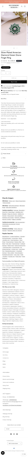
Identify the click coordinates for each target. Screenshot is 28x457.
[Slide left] (11, 48)
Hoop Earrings (10, 242)
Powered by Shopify (20, 450)
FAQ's (4, 367)
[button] (2, 6)
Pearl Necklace (15, 240)
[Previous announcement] (2, 1)
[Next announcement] (25, 1)
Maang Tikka (18, 242)
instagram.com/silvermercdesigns (12, 405)
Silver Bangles (18, 253)
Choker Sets (14, 249)
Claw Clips (17, 254)
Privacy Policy (6, 376)
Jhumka (22, 236)
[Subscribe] (21, 429)
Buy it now (14, 82)
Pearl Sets (18, 256)
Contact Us (5, 358)
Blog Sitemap (6, 416)
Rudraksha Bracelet (7, 254)
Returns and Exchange (8, 379)
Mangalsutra (5, 236)
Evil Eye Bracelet (6, 238)
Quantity (3, 70)
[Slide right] (16, 48)
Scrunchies (15, 238)
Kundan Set (11, 256)
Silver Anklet (11, 253)
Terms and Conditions (8, 382)
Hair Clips (8, 243)
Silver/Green (6, 68)
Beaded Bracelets (10, 251)
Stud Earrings (15, 247)
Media (4, 364)
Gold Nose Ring (7, 247)
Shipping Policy (6, 388)
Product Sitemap (7, 419)
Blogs (4, 361)
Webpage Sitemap (7, 413)
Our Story (5, 355)
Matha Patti (11, 245)
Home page (6, 352)
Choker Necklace (14, 236)
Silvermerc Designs (11, 450)
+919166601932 (13, 400)
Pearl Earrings (15, 243)
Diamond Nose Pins (20, 245)
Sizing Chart (6, 385)
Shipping (8, 62)
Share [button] (4, 158)
